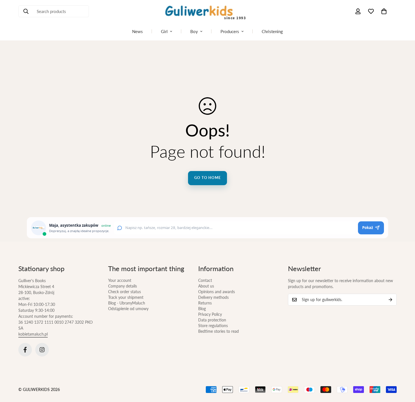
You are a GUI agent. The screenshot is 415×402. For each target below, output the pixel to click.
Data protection (212, 319)
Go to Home (207, 177)
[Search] (26, 11)
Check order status (124, 291)
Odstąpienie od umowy (128, 308)
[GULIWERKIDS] (207, 11)
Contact (205, 280)
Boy (194, 31)
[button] (383, 11)
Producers (229, 31)
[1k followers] (42, 349)
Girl (164, 31)
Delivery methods (213, 297)
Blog (202, 308)
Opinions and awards (216, 291)
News (137, 31)
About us (206, 286)
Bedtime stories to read (218, 331)
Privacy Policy (210, 314)
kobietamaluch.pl (33, 334)
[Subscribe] (390, 300)
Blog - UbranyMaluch (126, 303)
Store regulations (213, 325)
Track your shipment (125, 297)
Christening (272, 31)
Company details (122, 286)
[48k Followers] (25, 349)
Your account (119, 280)
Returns (205, 303)
